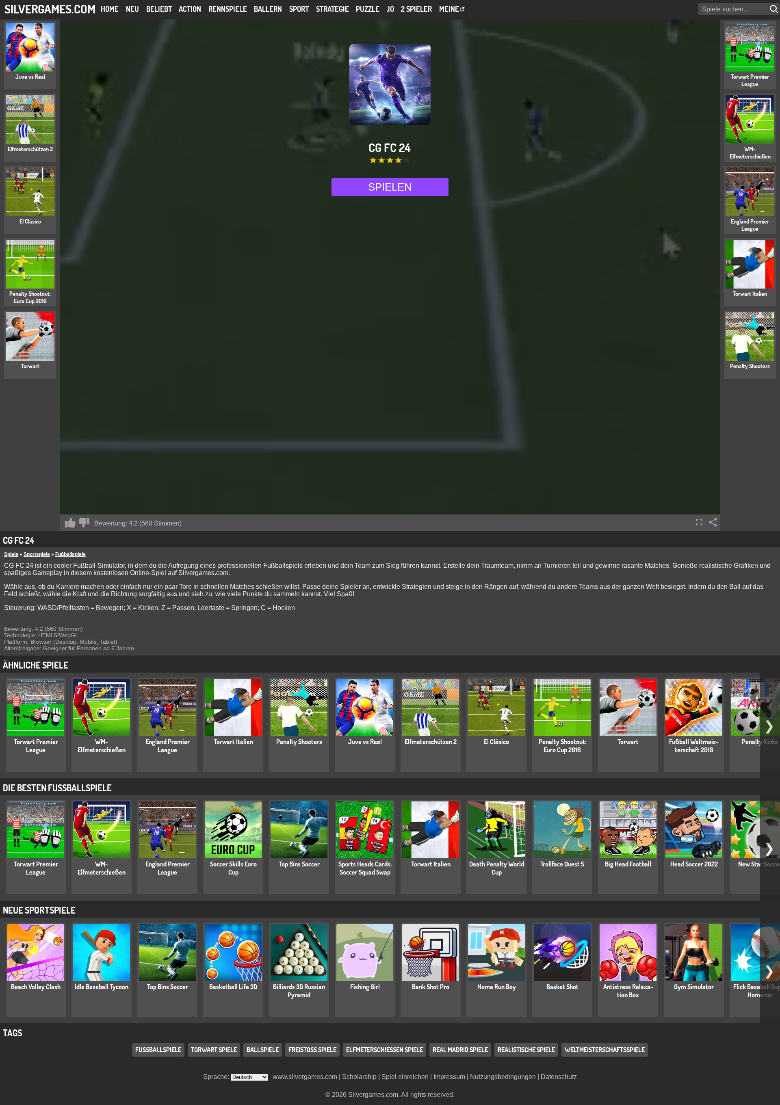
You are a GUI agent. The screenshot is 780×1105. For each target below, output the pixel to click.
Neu (132, 8)
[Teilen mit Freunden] (713, 522)
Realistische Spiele (526, 1050)
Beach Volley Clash (36, 987)
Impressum (449, 1076)
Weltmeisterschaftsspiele (605, 1050)
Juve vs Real (365, 742)
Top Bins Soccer (299, 864)
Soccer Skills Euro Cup (233, 868)
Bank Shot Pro (430, 987)
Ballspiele (263, 1050)
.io (390, 8)
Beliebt (159, 8)
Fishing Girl (365, 987)
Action (190, 8)
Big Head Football (628, 864)
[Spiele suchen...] (775, 9)
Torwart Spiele (214, 1050)
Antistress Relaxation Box (628, 991)
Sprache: (217, 1076)
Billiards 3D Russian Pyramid (299, 991)
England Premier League (167, 746)
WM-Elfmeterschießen (102, 746)
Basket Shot (562, 987)
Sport (299, 8)
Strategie (332, 8)
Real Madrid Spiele (460, 1050)
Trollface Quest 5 (562, 864)
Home (110, 8)
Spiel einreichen (405, 1076)
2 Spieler (416, 8)
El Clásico (496, 742)
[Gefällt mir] (70, 522)
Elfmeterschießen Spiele (384, 1050)
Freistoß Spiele (312, 1050)
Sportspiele (37, 554)
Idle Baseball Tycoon (101, 987)
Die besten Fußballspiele (57, 787)
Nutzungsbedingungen (503, 1076)
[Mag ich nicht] (84, 522)
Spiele (11, 554)
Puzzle (367, 8)
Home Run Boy (496, 987)
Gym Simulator (694, 987)
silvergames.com (49, 8)
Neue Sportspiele (39, 910)
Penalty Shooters (299, 742)
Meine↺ (452, 8)
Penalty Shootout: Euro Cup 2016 (562, 746)
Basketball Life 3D (233, 987)
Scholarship (359, 1076)
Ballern (268, 8)
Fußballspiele (70, 554)
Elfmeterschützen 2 (431, 742)
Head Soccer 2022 (694, 864)
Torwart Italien (233, 742)
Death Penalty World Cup (496, 868)
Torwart (628, 742)
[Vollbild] (699, 522)
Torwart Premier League (36, 746)
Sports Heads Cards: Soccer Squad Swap (365, 868)
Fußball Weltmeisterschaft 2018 (694, 746)
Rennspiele (227, 8)
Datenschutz (559, 1076)
